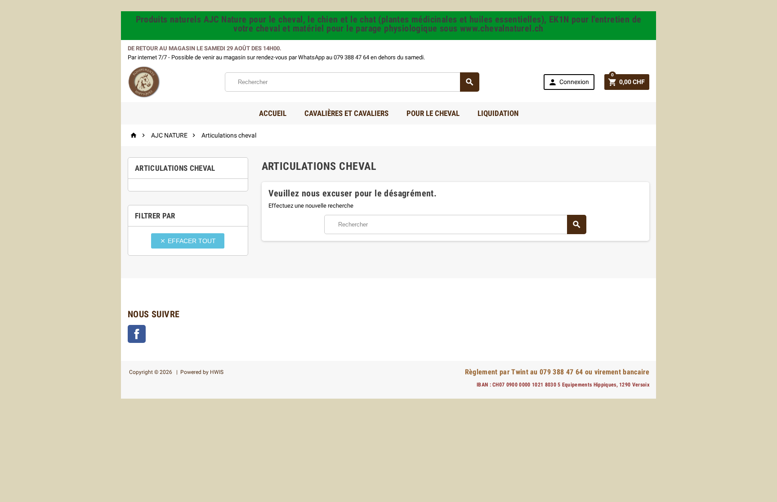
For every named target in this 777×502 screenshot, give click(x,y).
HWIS (216, 372)
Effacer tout (188, 240)
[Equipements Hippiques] (144, 81)
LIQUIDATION (498, 113)
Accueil (272, 113)
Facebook (137, 334)
